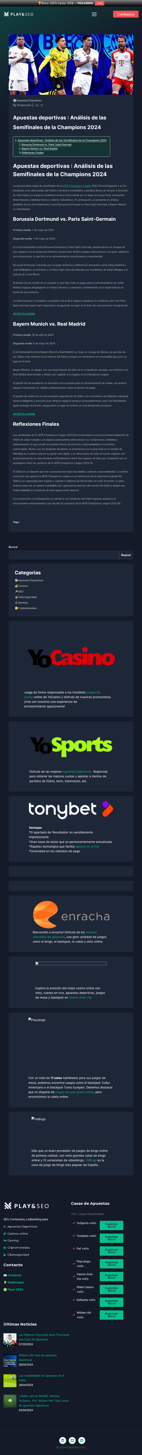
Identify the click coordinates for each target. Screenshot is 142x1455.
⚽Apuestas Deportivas (27, 100)
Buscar (13, 547)
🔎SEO (19, 591)
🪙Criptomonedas (26, 608)
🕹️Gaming (21, 602)
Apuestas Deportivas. (77, 771)
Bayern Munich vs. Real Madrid (39, 148)
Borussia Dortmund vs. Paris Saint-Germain (47, 144)
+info (100, 3)
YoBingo (91, 1160)
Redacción (24, 105)
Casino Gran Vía (80, 997)
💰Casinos (21, 585)
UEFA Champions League (77, 185)
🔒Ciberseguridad (26, 597)
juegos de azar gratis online (74, 1092)
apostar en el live (87, 846)
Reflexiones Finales (33, 152)
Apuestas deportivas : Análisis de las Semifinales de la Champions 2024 (62, 140)
